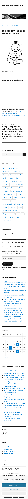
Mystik (14, 201)
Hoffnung (14, 188)
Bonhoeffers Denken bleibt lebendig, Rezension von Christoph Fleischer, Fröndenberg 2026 (15, 319)
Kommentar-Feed (9, 451)
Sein (18, 214)
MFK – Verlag (8, 421)
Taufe (5, 217)
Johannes (19, 191)
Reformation (7, 210)
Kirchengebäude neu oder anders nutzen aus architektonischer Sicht (14, 408)
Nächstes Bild (15, 25)
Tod (17, 217)
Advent (5, 168)
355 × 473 (12, 71)
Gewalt (14, 181)
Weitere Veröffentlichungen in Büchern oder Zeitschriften (11, 469)
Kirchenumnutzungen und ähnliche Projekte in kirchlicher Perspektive (14, 414)
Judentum (6, 194)
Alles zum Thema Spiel (11, 371)
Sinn (22, 214)
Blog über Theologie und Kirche (14, 373)
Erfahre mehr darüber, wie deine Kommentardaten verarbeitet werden (13, 113)
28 (17, 351)
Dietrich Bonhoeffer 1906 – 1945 (14, 375)
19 (10, 348)
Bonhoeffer (6, 171)
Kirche (13, 194)
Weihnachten (7, 220)
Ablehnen (14, 489)
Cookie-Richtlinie (8, 497)
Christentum (16, 171)
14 (17, 344)
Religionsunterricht (9, 214)
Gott (11, 184)
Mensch (22, 197)
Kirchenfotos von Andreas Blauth (14, 403)
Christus (5, 175)
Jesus (13, 191)
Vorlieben (14, 493)
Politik (20, 207)
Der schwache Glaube (12, 5)
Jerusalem (6, 191)
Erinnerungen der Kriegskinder (14, 377)
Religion (15, 210)
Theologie (11, 217)
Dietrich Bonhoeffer (16, 175)
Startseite (5, 461)
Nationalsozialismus (9, 204)
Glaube (21, 181)
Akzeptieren (14, 485)
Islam (21, 188)
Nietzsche (20, 204)
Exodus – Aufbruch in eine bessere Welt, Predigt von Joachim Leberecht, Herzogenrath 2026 (15, 301)
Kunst (19, 194)
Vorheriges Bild (6, 25)
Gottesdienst (19, 184)
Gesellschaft (6, 181)
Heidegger (6, 188)
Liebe (10, 197)
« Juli (7, 357)
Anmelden (7, 447)
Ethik (4, 178)
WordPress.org (8, 453)
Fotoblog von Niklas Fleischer (13, 379)
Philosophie (12, 207)
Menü (4, 10)
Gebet (16, 178)
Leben (5, 197)
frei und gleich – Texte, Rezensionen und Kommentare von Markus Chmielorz (15, 384)
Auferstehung (13, 168)
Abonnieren (7, 264)
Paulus (5, 207)
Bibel (21, 168)
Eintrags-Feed (8, 449)
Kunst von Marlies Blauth (12, 418)
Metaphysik (6, 201)
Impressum (15, 497)
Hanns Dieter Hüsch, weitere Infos (14, 388)
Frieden (10, 178)
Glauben (5, 184)
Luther (16, 197)
